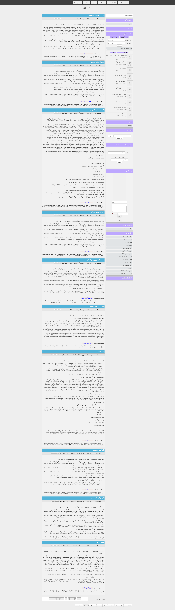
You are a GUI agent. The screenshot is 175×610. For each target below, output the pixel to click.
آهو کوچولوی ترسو (98, 450)
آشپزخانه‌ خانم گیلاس (121, 101)
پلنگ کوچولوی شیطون (97, 62)
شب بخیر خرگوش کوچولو (120, 82)
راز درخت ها (100, 542)
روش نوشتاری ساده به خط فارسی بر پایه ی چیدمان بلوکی (116, 57)
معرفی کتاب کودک (93, 56)
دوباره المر (100, 351)
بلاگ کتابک (87, 8)
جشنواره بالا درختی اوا (121, 63)
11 (55, 598)
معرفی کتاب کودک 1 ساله (55, 104)
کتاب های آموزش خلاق (92, 254)
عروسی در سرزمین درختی (120, 76)
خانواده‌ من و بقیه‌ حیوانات (120, 108)
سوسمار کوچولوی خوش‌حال (95, 260)
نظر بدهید (64, 18)
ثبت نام (102, 2)
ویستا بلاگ (78, 605)
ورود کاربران (124, 37)
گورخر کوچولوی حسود (97, 498)
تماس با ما (77, 2)
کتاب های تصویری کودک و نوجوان (69, 56)
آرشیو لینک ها (127, 228)
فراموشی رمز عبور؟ (125, 48)
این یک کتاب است (122, 114)
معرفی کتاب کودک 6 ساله (80, 57)
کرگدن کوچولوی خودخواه (96, 15)
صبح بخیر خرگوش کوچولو (120, 89)
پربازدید (120, 52)
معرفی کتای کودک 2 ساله (48, 254)
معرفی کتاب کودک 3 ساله (55, 56)
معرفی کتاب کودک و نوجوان (83, 56)
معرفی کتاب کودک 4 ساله (80, 105)
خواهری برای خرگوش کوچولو (119, 95)
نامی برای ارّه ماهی (87, 588)
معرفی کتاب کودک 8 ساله (56, 206)
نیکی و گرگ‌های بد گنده (86, 202)
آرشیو (86, 2)
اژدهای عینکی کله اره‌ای (86, 53)
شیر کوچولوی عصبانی (97, 212)
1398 (129, 125)
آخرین (125, 52)
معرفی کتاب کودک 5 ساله (91, 57)
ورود (94, 2)
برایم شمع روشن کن (87, 343)
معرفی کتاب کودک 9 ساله (66, 444)
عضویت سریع (114, 37)
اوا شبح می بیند (121, 69)
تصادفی (113, 52)
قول (130, 24)
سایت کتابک (98, 18)
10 (58, 598)
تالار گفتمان (112, 2)
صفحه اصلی (123, 2)
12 (52, 598)
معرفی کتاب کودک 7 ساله (68, 206)
